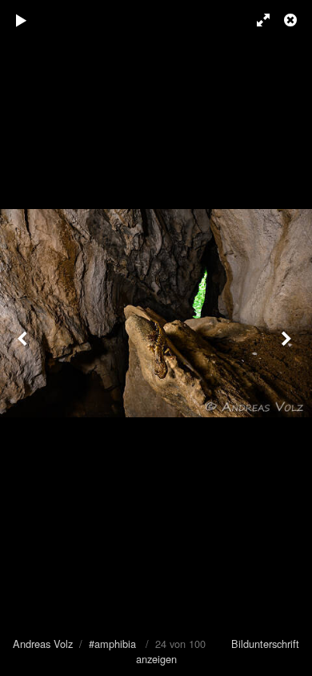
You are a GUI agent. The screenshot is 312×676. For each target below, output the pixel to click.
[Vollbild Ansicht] (256, 20)
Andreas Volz (43, 643)
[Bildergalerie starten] (21, 20)
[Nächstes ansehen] (288, 338)
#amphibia (112, 643)
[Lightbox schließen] (292, 20)
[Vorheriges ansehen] (24, 338)
